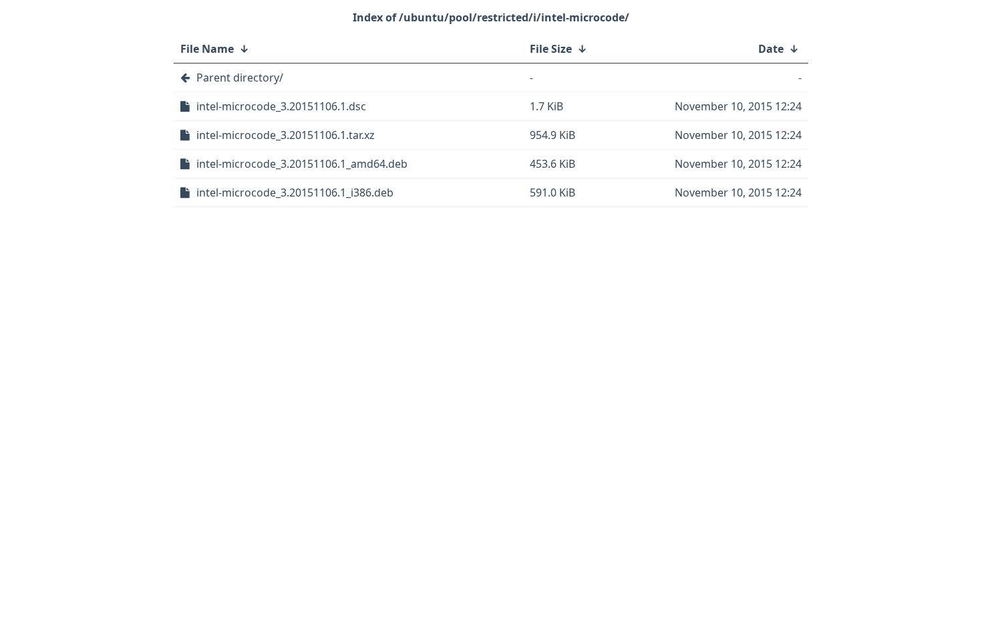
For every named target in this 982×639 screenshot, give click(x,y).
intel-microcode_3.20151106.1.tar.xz (285, 135)
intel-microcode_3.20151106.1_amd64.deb (301, 163)
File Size (551, 48)
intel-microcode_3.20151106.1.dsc (281, 106)
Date (771, 48)
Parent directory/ (239, 77)
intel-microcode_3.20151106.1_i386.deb (294, 192)
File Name (207, 48)
